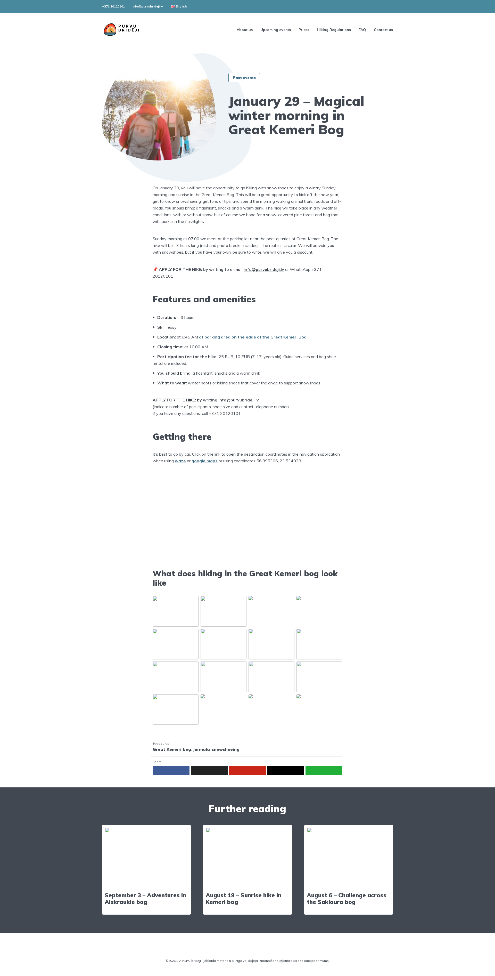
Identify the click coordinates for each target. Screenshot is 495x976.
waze (180, 460)
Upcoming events (275, 29)
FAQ (362, 29)
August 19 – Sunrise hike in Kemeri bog (243, 899)
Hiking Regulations (334, 29)
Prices (304, 29)
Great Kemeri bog (172, 749)
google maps (205, 460)
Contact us (383, 29)
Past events (244, 77)
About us (245, 29)
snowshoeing (226, 749)
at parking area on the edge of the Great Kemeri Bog (253, 337)
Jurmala (201, 749)
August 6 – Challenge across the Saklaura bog (346, 899)
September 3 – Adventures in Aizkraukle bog (145, 899)
